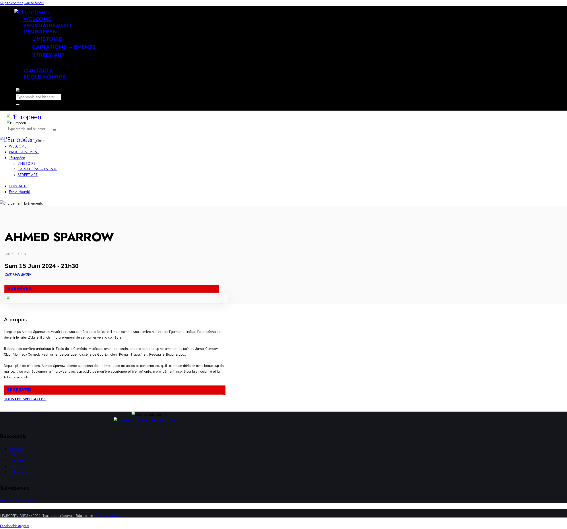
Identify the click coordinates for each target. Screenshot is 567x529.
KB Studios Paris (107, 515)
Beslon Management (17, 500)
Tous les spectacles (25, 399)
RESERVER (19, 288)
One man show (17, 274)
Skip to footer (34, 2)
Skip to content (11, 2)
